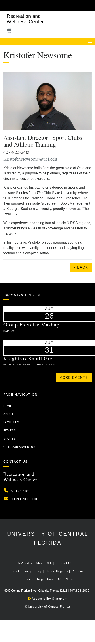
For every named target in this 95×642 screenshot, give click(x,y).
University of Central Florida (49, 606)
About (8, 414)
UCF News (66, 579)
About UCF (44, 563)
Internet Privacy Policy (25, 571)
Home (7, 405)
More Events (73, 377)
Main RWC (9, 331)
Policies (28, 579)
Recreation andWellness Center (25, 18)
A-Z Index (25, 563)
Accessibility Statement (49, 598)
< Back (81, 267)
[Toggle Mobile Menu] (90, 5)
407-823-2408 (20, 490)
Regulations (46, 579)
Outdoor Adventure (20, 446)
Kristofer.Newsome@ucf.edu (30, 159)
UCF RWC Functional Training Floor (29, 364)
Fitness (9, 430)
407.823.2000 (79, 590)
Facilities (11, 422)
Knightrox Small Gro (28, 358)
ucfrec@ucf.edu (24, 499)
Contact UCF (65, 563)
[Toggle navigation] (90, 41)
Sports (9, 438)
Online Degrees (57, 571)
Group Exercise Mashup (31, 324)
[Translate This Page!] (9, 31)
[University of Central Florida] (33, 5)
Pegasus (78, 571)
